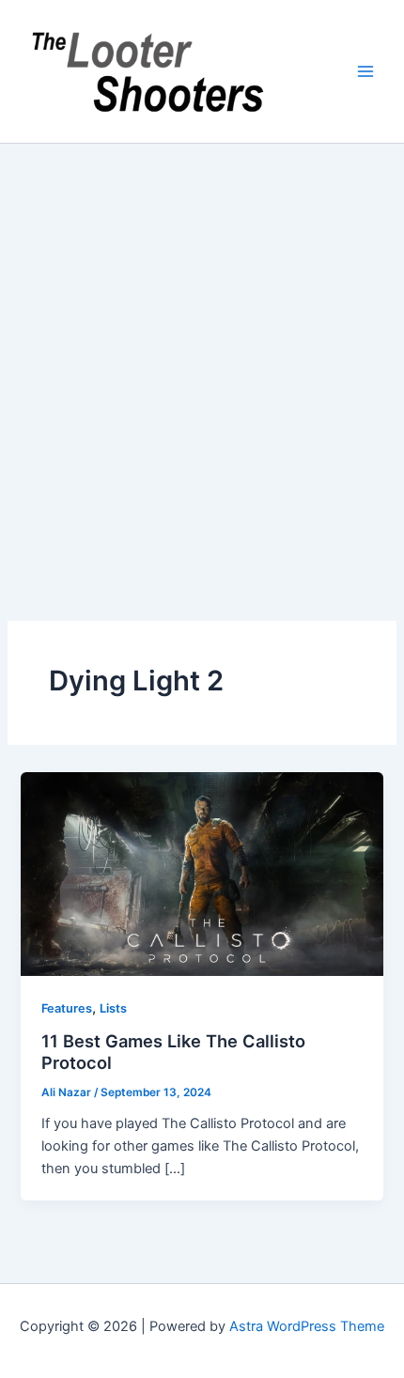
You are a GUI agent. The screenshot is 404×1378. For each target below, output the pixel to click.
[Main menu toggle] (365, 71)
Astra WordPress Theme (306, 1326)
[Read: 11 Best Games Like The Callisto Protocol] (201, 873)
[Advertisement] (202, 355)
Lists (113, 1008)
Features (66, 1008)
